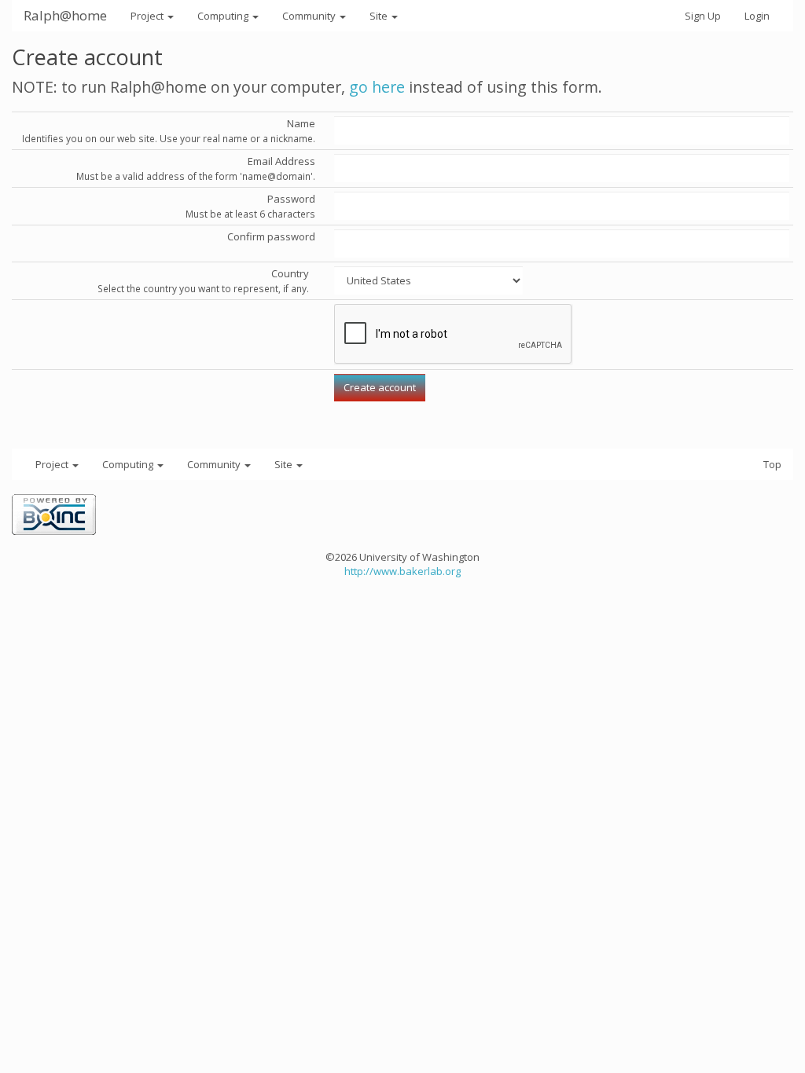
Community (310, 16)
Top (772, 464)
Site (379, 16)
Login (757, 16)
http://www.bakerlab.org (402, 571)
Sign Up (703, 16)
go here (377, 86)
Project (148, 16)
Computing (224, 16)
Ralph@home (65, 15)
